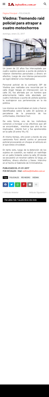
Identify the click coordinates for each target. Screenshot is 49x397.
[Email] (30, 184)
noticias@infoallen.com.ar (34, 171)
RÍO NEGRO (25, 177)
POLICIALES (24, 13)
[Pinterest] (24, 184)
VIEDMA (35, 177)
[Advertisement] (24, 247)
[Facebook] (5, 184)
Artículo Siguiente (37, 192)
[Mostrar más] (36, 184)
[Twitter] (11, 184)
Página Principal (10, 13)
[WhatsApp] (17, 184)
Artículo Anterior (11, 192)
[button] (3, 4)
